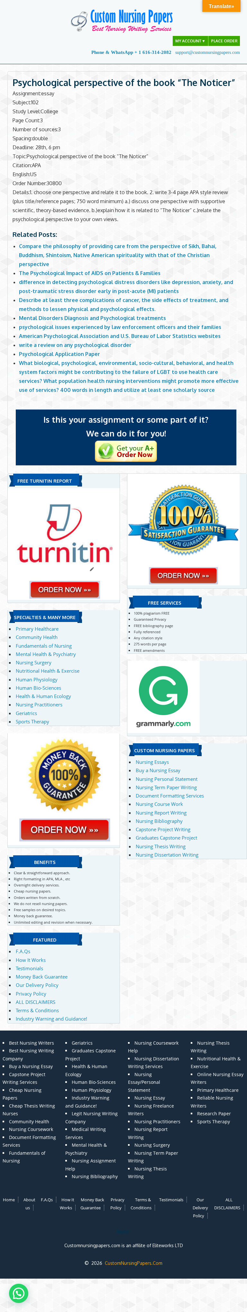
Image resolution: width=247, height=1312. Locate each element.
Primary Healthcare (37, 629)
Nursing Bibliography (159, 821)
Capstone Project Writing (163, 829)
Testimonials (29, 968)
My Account (190, 41)
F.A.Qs (23, 951)
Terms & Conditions (37, 1010)
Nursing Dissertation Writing (167, 854)
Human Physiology (37, 679)
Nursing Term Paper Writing (166, 787)
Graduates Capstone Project (166, 837)
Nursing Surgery (33, 662)
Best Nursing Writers (31, 1043)
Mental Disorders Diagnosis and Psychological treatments (92, 318)
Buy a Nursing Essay (158, 770)
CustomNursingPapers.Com (133, 1263)
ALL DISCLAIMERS (35, 1002)
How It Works (31, 960)
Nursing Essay (149, 1098)
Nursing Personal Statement (166, 779)
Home (9, 1200)
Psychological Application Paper (59, 354)
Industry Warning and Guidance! (51, 1018)
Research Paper (214, 1113)
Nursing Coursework (31, 1129)
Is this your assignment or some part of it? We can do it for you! (125, 426)
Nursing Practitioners (39, 704)
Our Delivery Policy (37, 985)
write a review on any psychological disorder (75, 345)
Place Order (224, 41)
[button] (18, 1293)
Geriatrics (26, 713)
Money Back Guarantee (42, 976)
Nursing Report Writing (161, 812)
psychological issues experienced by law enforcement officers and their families (120, 327)
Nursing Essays (152, 762)
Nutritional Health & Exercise (47, 671)
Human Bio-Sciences (38, 688)
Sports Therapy (32, 721)
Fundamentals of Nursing (44, 646)
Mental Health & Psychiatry (46, 654)
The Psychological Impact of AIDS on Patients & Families (89, 273)
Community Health (37, 637)
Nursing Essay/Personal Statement (144, 1082)
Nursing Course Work (159, 804)
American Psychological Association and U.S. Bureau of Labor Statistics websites (120, 336)
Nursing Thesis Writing (161, 846)
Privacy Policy (31, 993)
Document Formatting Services (170, 795)
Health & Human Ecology (43, 696)
